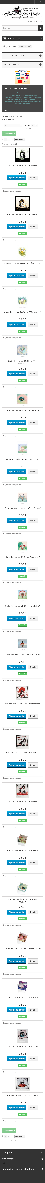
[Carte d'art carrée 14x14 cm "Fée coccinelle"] (22, 350)
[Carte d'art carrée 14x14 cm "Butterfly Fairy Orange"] (22, 1084)
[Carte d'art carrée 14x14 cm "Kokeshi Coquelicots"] (22, 791)
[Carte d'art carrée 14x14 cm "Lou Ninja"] (22, 644)
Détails (5, 110)
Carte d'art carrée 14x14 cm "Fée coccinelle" (22, 362)
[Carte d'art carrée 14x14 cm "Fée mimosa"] (22, 252)
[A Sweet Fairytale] (22, 13)
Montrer (27, 125)
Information (11, 64)
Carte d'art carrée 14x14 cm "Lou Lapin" (22, 557)
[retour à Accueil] (4, 46)
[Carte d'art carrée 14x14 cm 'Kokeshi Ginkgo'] (22, 888)
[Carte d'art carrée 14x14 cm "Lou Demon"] (22, 497)
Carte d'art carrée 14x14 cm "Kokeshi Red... (22, 704)
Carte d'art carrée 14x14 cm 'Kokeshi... (22, 850)
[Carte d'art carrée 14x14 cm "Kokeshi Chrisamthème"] (22, 203)
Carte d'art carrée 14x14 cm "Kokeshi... (23, 165)
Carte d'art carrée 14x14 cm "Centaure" (22, 410)
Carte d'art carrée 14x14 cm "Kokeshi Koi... (22, 753)
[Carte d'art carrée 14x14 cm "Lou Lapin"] (22, 546)
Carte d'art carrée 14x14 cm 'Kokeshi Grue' (22, 949)
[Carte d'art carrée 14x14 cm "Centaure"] (22, 399)
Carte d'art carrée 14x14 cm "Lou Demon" (22, 508)
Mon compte (8, 1158)
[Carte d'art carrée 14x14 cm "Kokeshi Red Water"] (22, 693)
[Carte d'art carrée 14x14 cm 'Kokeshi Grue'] (22, 938)
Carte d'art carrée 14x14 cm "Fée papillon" (22, 312)
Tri (3, 125)
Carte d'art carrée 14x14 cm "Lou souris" (22, 459)
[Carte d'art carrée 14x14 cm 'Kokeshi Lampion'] (22, 987)
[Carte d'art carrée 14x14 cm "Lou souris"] (22, 448)
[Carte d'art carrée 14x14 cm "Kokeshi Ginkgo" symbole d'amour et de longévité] (22, 155)
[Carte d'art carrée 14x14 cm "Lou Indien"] (22, 595)
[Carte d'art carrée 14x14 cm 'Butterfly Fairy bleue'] (22, 1036)
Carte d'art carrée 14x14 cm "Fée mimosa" (22, 263)
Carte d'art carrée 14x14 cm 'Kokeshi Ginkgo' (23, 900)
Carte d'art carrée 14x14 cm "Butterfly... (22, 1095)
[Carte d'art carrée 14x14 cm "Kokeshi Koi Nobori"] (22, 742)
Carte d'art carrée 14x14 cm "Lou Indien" (22, 606)
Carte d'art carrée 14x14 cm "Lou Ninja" (22, 655)
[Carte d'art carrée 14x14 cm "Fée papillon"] (22, 301)
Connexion (38, 2)
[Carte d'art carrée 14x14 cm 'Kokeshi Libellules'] (22, 839)
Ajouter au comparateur (12, 191)
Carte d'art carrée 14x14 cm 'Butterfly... (22, 1046)
